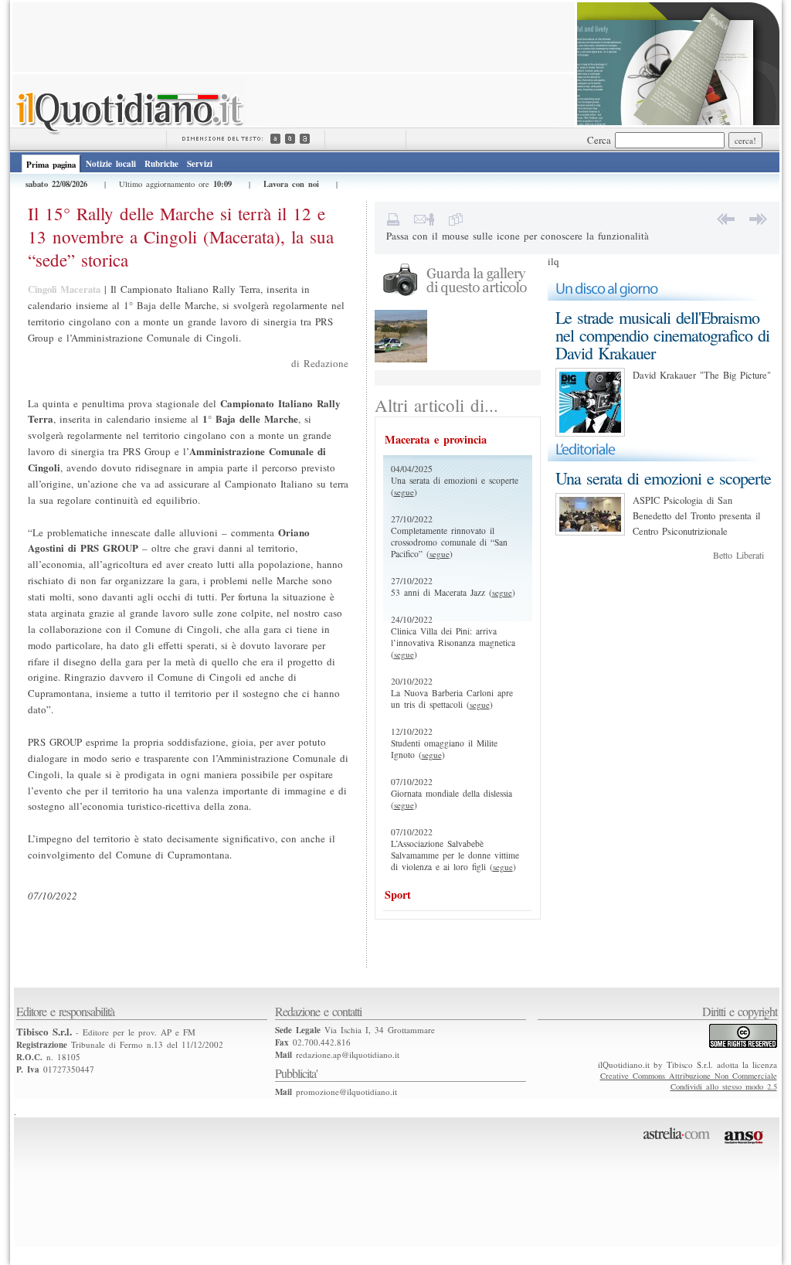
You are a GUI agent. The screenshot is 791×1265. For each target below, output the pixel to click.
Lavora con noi (291, 184)
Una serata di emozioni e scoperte (663, 478)
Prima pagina (51, 164)
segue (404, 492)
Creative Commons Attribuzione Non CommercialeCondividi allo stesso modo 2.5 (688, 1081)
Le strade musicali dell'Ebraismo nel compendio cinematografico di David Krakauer (662, 335)
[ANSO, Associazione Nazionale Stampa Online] (746, 1146)
